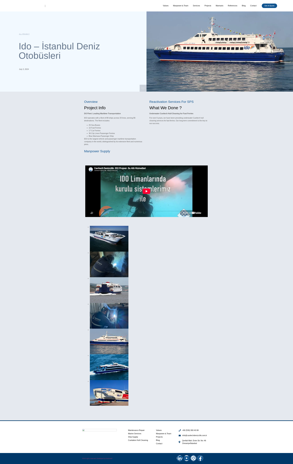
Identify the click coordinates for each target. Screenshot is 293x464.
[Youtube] (186, 458)
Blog (244, 6)
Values (165, 6)
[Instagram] (193, 458)
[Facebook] (200, 458)
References (232, 6)
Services (196, 6)
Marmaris (219, 6)
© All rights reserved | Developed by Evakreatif (97, 458)
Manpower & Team (180, 6)
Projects (208, 6)
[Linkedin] (180, 458)
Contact (253, 6)
